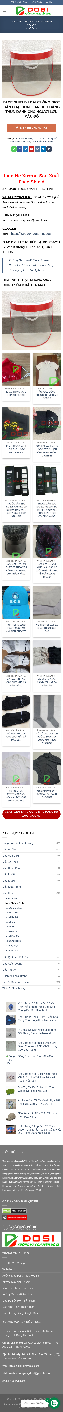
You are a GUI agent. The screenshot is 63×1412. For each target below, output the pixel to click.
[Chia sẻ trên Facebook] (19, 149)
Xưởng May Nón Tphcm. (16, 1282)
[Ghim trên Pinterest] (31, 149)
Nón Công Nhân (13, 908)
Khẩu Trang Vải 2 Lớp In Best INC (16, 393)
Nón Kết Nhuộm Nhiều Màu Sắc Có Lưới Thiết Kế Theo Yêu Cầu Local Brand (47, 570)
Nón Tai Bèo (11, 950)
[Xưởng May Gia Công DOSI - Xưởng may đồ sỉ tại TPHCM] (33, 10)
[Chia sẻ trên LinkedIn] (43, 149)
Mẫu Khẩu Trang (11, 886)
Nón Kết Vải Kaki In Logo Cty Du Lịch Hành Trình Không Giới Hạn (47, 451)
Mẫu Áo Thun (10, 862)
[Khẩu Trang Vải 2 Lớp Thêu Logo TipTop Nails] (16, 423)
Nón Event (10, 922)
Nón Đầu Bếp (12, 917)
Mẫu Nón (29, 21)
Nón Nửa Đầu (12, 936)
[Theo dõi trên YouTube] (34, 1227)
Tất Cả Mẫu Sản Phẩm (42, 141)
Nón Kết (9, 926)
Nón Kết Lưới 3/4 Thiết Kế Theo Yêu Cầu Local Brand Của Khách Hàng (16, 569)
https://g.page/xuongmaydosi (31, 233)
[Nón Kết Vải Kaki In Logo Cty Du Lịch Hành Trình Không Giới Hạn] (47, 423)
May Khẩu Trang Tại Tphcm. (18, 1288)
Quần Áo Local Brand (14, 976)
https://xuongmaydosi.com (24, 1365)
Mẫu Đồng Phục (11, 868)
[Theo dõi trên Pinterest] (23, 1227)
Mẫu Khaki (8, 880)
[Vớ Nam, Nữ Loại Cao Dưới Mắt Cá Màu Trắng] (16, 656)
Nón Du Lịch (11, 912)
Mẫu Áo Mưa (9, 849)
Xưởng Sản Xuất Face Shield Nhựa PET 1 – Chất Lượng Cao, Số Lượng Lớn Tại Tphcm (31, 265)
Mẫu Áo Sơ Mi (10, 855)
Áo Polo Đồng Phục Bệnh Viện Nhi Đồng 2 (47, 395)
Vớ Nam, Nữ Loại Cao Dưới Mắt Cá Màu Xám (47, 682)
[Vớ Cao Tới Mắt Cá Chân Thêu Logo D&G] (47, 602)
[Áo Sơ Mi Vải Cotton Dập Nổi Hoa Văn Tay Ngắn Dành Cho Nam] (16, 768)
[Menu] (4, 11)
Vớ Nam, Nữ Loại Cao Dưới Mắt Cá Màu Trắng (16, 682)
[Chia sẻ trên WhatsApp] (14, 149)
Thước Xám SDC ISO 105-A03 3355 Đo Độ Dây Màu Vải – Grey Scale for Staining (16, 509)
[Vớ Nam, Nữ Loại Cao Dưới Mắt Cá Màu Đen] (16, 711)
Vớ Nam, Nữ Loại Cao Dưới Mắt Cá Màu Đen (16, 736)
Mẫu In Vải (8, 874)
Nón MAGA (11, 931)
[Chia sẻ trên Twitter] (25, 149)
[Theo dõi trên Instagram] (11, 1227)
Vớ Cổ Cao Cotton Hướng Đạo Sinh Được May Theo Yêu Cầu (47, 738)
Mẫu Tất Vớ (9, 969)
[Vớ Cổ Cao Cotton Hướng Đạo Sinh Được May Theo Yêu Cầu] (47, 711)
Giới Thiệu (37, 2)
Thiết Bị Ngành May (13, 988)
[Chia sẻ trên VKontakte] (37, 149)
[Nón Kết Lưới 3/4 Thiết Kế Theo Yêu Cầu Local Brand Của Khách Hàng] (16, 541)
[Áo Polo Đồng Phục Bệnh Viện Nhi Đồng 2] (47, 369)
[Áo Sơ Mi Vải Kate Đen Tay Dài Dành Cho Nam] (47, 768)
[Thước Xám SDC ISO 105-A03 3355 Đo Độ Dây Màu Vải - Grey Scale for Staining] (16, 481)
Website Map (9, 1269)
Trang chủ (16, 21)
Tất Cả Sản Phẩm (19, 2)
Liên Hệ (48, 2)
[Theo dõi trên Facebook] (5, 1227)
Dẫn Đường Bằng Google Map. (20, 1313)
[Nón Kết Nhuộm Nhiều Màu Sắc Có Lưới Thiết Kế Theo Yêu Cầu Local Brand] (47, 541)
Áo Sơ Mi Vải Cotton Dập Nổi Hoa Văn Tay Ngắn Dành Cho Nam (16, 796)
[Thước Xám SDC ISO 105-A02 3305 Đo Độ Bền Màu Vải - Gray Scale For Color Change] (47, 481)
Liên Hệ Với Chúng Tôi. (16, 1263)
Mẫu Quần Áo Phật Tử (15, 957)
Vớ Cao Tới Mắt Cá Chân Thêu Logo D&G (47, 628)
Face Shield (21, 138)
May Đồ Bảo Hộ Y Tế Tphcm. (19, 1300)
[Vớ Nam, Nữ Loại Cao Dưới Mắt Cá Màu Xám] (47, 656)
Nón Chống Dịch (44, 21)
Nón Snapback (13, 940)
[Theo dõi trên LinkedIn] (28, 1227)
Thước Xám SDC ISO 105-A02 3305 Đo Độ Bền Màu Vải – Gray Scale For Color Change (46, 509)
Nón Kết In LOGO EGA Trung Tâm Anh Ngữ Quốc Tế (16, 628)
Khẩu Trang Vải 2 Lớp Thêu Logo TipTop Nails (16, 449)
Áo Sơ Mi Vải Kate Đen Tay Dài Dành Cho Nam (47, 794)
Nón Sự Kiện (11, 945)
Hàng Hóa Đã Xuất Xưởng (40, 138)
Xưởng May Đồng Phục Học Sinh (21, 1275)
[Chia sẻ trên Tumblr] (49, 149)
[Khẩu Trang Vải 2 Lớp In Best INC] (16, 369)
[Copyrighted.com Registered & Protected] (14, 1218)
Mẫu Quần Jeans (12, 963)
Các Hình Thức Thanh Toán (18, 1306)
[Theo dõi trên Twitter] (17, 1227)
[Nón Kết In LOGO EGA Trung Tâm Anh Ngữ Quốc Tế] (16, 602)
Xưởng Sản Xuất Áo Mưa (17, 1294)
